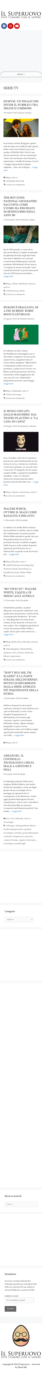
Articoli (20, 74)
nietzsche (29, 652)
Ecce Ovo (10, 818)
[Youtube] (17, 26)
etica (14, 652)
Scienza (31, 283)
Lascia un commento (15, 184)
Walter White (25, 572)
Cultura (14, 283)
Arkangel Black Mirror (25, 825)
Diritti (13, 642)
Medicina (23, 283)
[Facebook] (4, 26)
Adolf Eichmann (13, 565)
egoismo (7, 652)
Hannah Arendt (10, 569)
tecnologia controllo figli (14, 843)
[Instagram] (10, 26)
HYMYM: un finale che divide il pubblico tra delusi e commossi (21, 104)
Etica (19, 642)
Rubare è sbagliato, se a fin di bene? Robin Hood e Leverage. (21, 311)
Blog (8, 177)
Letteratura (24, 492)
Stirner (6, 656)
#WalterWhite (26, 649)
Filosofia (15, 561)
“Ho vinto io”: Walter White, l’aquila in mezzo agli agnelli (20, 592)
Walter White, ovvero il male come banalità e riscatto (20, 512)
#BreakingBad (12, 649)
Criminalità (16, 391)
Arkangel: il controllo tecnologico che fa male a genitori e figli (19, 762)
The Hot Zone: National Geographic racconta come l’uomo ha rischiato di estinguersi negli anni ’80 (20, 206)
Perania (14, 840)
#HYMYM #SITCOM (15, 181)
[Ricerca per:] (21, 1204)
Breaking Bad (27, 565)
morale (34, 642)
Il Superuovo (18, 836)
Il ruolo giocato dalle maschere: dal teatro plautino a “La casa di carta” (21, 416)
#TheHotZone (12, 291)
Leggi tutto (8, 276)
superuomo (15, 656)
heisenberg (23, 569)
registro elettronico (27, 840)
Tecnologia (8, 822)
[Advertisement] (21, 51)
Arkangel (10, 825)
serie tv (14, 177)
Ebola (22, 291)
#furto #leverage (13, 394)
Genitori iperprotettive (13, 829)
